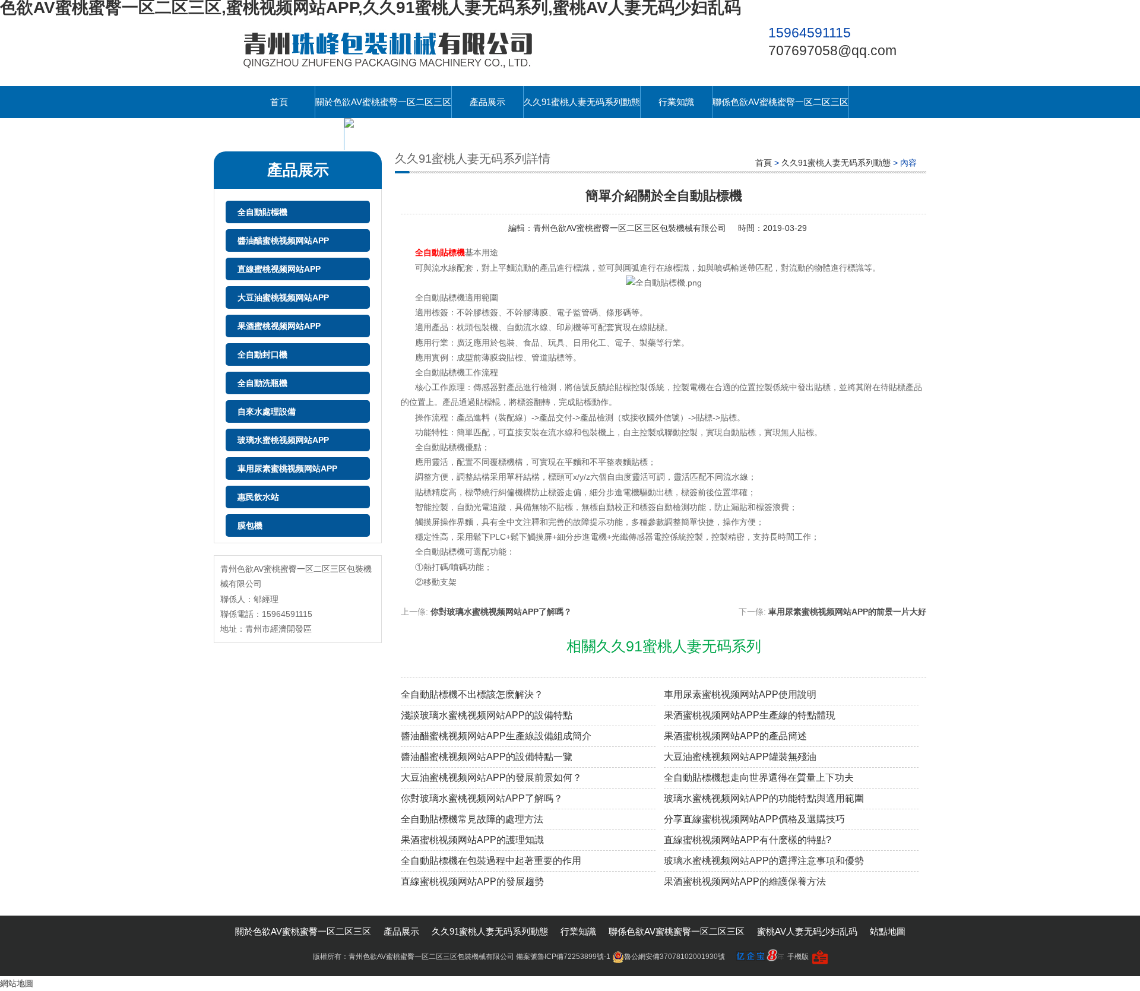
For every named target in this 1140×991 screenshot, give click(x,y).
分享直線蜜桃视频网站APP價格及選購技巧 (754, 819)
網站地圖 (16, 983)
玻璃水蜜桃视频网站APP (283, 440)
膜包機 (250, 525)
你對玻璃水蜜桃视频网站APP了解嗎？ (501, 611)
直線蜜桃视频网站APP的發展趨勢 (472, 881)
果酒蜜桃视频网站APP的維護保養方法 (745, 881)
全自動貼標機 (262, 212)
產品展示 (487, 102)
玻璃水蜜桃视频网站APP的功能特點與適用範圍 (764, 798)
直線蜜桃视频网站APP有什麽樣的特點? (747, 840)
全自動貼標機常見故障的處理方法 (472, 819)
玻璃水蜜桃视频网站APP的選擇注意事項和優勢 (764, 861)
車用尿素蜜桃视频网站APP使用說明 (740, 694)
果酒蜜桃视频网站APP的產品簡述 (735, 736)
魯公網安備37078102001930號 (674, 956)
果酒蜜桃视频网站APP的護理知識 (472, 840)
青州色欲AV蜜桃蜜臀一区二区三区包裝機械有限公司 (629, 228)
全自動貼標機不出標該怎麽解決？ (472, 694)
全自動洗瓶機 (262, 383)
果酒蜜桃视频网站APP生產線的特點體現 (749, 715)
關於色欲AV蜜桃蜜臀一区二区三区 (383, 102)
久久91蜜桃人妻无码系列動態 (582, 102)
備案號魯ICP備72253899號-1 (563, 956)
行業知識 (676, 102)
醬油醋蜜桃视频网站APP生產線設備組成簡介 (496, 736)
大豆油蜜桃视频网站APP (283, 297)
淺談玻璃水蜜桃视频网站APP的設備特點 (486, 715)
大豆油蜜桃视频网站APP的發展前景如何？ (491, 777)
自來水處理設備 (267, 411)
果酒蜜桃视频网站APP (279, 326)
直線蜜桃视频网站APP (279, 269)
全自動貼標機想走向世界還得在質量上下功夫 (759, 777)
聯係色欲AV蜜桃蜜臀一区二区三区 (780, 102)
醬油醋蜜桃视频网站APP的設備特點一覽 (486, 757)
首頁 (279, 102)
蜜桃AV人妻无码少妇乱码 (293, 134)
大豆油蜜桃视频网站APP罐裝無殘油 (740, 757)
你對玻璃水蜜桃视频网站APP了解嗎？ (482, 798)
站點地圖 (887, 931)
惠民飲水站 (258, 497)
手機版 (798, 956)
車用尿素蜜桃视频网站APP (287, 468)
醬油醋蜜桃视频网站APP (283, 240)
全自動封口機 (262, 354)
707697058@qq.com (832, 50)
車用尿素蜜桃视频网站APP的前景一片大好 (847, 611)
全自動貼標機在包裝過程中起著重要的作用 (491, 861)
